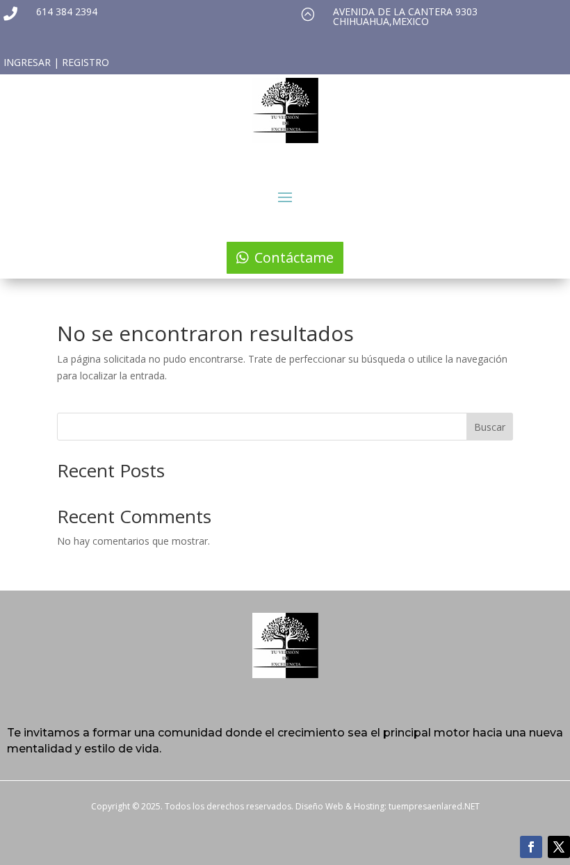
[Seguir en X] (559, 847)
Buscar (489, 427)
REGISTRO (85, 62)
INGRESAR (27, 62)
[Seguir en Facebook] (531, 847)
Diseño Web (319, 806)
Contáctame (294, 257)
